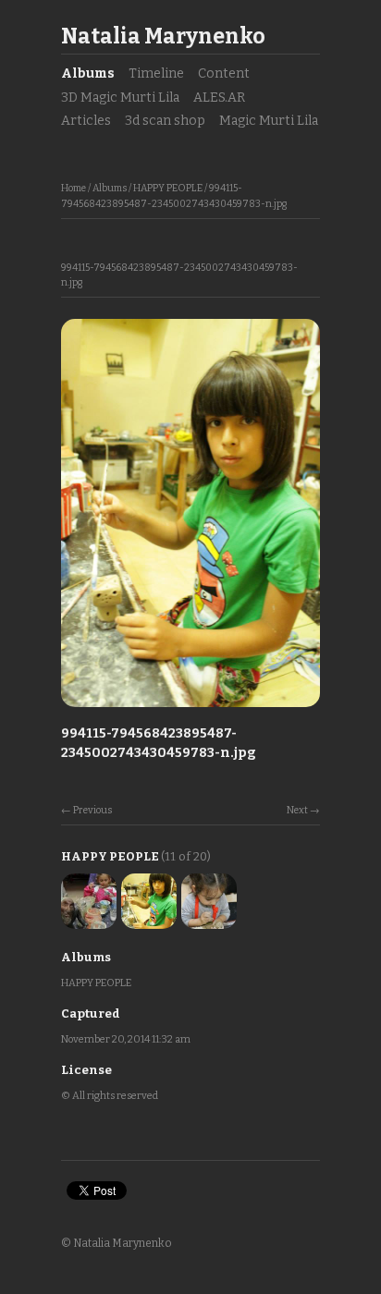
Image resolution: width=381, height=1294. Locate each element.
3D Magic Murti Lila (120, 97)
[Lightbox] (190, 708)
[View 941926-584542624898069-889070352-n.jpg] (89, 921)
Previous (92, 810)
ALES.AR (219, 97)
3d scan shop (165, 120)
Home (73, 188)
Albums (88, 73)
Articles (86, 120)
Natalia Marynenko (163, 36)
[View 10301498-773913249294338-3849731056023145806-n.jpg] (209, 921)
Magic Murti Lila (268, 120)
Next (297, 810)
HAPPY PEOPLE (168, 188)
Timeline (156, 73)
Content (224, 73)
